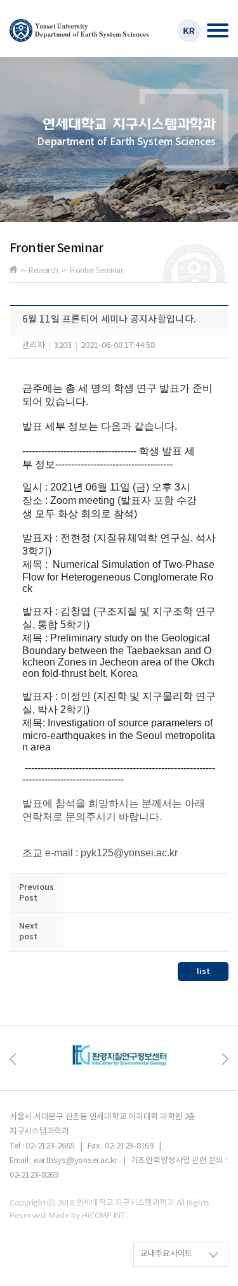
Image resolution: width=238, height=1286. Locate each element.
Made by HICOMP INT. (87, 1216)
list (203, 972)
